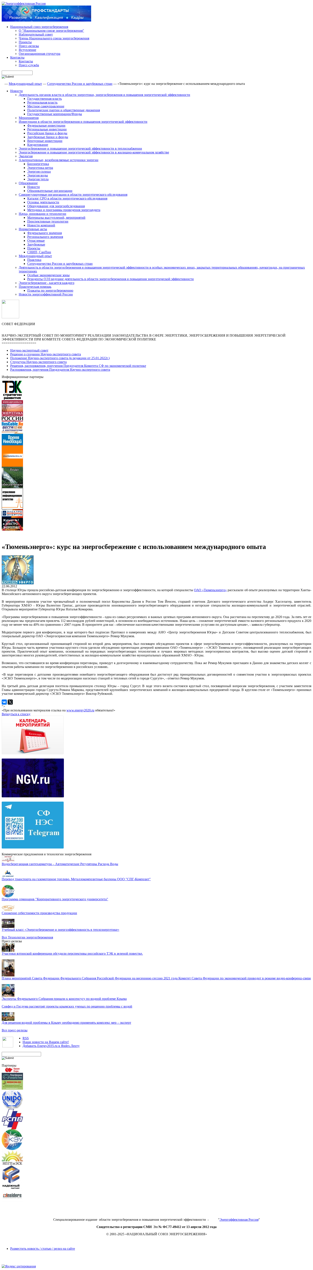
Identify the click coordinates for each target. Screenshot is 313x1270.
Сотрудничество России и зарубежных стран (79, 83)
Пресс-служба (29, 65)
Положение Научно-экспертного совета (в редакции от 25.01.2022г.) (60, 358)
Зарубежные (36, 244)
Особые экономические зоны (48, 275)
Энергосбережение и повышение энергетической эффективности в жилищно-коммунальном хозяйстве (94, 152)
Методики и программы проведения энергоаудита (63, 210)
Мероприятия (29, 118)
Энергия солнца (39, 171)
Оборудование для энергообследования (56, 206)
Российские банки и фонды (47, 133)
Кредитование (37, 144)
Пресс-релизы (29, 46)
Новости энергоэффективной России (46, 294)
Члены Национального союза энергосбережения (54, 38)
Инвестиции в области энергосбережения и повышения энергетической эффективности (83, 121)
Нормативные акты (33, 229)
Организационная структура (39, 53)
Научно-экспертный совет (29, 350)
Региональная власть (42, 102)
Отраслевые (36, 240)
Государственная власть (44, 98)
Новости (16, 91)
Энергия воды (37, 175)
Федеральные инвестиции (46, 125)
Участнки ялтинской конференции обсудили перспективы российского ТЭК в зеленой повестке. (72, 953)
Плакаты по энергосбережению (50, 290)
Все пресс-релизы (14, 1030)
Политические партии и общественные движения (63, 110)
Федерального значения (44, 233)
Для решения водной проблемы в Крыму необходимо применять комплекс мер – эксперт (66, 1022)
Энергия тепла (38, 179)
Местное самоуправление (45, 106)
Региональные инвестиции (47, 129)
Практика (34, 260)
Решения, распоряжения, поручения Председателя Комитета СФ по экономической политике (78, 366)
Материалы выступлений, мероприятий (56, 217)
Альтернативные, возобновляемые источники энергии (58, 160)
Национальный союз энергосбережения (39, 27)
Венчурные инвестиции (44, 141)
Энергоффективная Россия (239, 1219)
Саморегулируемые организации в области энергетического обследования (73, 194)
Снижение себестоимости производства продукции (39, 913)
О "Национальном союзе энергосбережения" (51, 30)
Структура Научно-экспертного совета (38, 362)
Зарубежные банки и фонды (47, 137)
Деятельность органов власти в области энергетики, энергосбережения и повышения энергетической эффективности (104, 95)
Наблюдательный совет (36, 34)
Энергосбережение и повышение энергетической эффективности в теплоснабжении (80, 148)
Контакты (17, 57)
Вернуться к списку (16, 714)
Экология (26, 156)
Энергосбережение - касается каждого (46, 283)
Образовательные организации (49, 191)
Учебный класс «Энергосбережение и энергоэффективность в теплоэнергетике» (60, 929)
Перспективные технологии (47, 221)
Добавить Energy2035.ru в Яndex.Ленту (51, 1046)
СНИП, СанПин (39, 252)
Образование (28, 183)
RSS (26, 1038)
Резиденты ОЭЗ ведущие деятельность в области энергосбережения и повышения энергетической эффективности (110, 279)
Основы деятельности (43, 202)
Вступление (27, 50)
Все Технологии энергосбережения (27, 937)
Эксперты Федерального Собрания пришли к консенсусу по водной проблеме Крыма (64, 999)
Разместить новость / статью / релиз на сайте (42, 1248)
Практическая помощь (35, 286)
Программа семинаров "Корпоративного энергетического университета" (55, 899)
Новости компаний (41, 225)
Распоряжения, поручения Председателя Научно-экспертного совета (60, 369)
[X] (10, 702)
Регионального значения (45, 237)
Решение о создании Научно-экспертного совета (45, 354)
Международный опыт (25, 83)
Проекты (25, 42)
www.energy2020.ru (80, 710)
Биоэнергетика (38, 164)
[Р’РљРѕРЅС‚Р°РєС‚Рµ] (4, 702)
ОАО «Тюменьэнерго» (210, 590)
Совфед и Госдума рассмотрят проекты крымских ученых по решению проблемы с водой (67, 1006)
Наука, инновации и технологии (42, 214)
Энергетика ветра (40, 167)
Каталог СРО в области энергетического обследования (67, 198)
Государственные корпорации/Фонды (54, 114)
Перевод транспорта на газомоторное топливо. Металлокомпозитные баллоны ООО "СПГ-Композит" (76, 879)
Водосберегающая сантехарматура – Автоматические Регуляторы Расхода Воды (60, 864)
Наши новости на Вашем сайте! (46, 1042)
